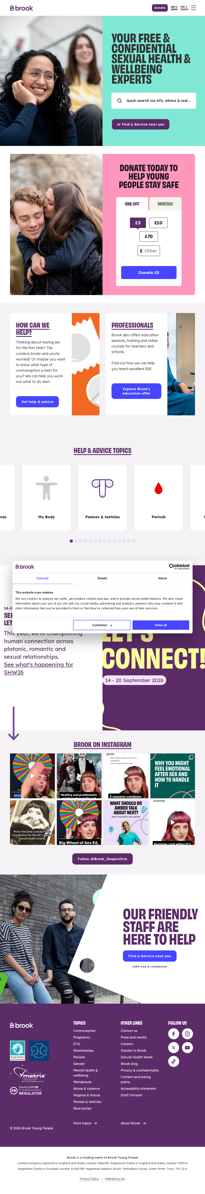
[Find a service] (184, 8)
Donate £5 (148, 272)
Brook (21, 7)
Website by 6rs (115, 1179)
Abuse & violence (86, 1089)
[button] (71, 541)
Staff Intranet (131, 1095)
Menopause (82, 1082)
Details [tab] (103, 578)
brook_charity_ (32, 757)
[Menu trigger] (193, 8)
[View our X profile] (173, 1047)
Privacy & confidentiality (140, 1070)
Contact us (129, 1031)
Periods (79, 1057)
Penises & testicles (87, 1102)
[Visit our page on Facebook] (173, 1033)
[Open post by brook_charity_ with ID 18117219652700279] (172, 822)
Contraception (84, 1031)
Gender (79, 1064)
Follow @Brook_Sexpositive (102, 859)
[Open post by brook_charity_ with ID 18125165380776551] (126, 822)
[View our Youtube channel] (187, 1047)
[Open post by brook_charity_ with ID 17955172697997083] (32, 822)
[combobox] (154, 101)
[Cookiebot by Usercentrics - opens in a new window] (172, 567)
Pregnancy (81, 1037)
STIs (76, 1044)
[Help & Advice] (174, 8)
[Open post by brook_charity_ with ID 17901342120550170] (172, 775)
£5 (138, 223)
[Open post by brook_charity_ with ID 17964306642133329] (79, 822)
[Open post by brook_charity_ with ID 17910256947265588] (32, 775)
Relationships (83, 1050)
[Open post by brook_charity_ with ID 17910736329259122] (79, 775)
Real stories (82, 1108)
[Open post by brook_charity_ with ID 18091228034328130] (126, 775)
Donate (159, 8)
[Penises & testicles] (102, 497)
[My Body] (46, 497)
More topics (82, 1123)
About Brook (130, 1123)
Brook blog (129, 1064)
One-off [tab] (132, 203)
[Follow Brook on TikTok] (173, 1061)
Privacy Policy (89, 1179)
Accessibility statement (138, 1089)
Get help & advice (37, 402)
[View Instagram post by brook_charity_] (51, 794)
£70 (149, 236)
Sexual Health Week (137, 1057)
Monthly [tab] (165, 203)
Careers (127, 1044)
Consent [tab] (42, 578)
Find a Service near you (149, 956)
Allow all (161, 625)
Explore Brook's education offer (136, 391)
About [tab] (162, 578)
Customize (99, 625)
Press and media (134, 1037)
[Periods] (159, 497)
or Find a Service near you (140, 124)
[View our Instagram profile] (187, 1033)
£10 (158, 223)
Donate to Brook (133, 1050)
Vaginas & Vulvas (86, 1095)
